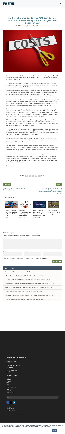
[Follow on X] (11, 402)
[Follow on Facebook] (7, 402)
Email (25, 252)
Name (5, 252)
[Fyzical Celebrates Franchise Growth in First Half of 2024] (11, 204)
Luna (7, 76)
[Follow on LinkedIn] (14, 402)
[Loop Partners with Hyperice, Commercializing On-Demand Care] (39, 204)
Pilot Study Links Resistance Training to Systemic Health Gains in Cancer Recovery (25, 299)
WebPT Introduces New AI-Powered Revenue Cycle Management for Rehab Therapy (25, 287)
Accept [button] (54, 430)
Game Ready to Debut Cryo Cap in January (54, 212)
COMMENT (6, 238)
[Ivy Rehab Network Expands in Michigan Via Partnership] (25, 204)
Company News (26, 25)
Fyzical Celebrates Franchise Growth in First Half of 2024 (11, 213)
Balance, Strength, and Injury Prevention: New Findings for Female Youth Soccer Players (26, 283)
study (15, 154)
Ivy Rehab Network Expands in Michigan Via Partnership (25, 213)
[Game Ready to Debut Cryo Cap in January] (54, 204)
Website (45, 252)
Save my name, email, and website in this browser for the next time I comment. (26, 258)
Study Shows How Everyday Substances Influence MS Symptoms (21, 291)
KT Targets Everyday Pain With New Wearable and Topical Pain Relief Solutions (24, 279)
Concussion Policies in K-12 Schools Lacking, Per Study (18, 272)
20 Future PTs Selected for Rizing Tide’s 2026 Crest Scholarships (20, 275)
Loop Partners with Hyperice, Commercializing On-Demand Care (39, 213)
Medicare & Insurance (37, 25)
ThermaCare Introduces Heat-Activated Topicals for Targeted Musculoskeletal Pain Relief (27, 295)
